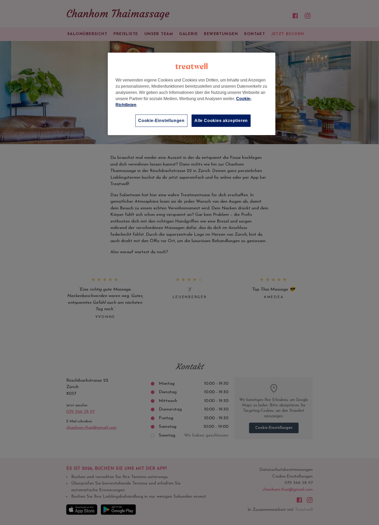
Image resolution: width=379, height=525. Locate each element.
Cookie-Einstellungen (161, 120)
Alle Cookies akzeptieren (221, 120)
